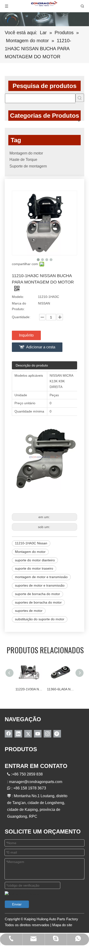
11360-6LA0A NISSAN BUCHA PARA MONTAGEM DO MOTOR (41, 689)
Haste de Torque (23, 160)
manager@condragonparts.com (35, 782)
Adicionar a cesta (40, 347)
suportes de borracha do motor (38, 602)
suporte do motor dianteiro (35, 560)
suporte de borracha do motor (37, 594)
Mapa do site (62, 925)
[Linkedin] (18, 734)
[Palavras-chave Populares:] (79, 98)
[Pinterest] (57, 734)
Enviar (17, 904)
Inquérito (26, 335)
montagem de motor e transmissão (41, 577)
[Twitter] (28, 734)
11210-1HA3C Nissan (31, 543)
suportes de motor (28, 611)
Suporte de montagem (28, 166)
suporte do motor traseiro (34, 568)
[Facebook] (8, 734)
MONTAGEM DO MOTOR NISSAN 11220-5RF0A (72, 689)
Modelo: (18, 297)
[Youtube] (38, 734)
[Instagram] (47, 734)
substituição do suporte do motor (39, 619)
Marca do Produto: (19, 306)
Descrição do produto (32, 365)
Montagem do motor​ (30, 552)
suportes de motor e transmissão (40, 585)
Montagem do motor (26, 153)
